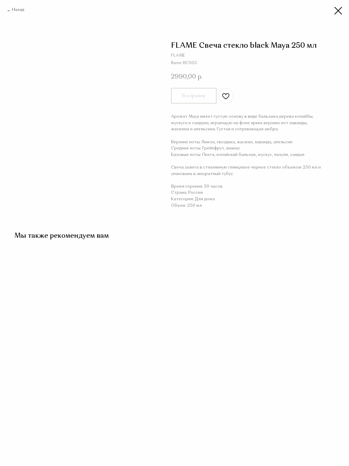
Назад (18, 10)
